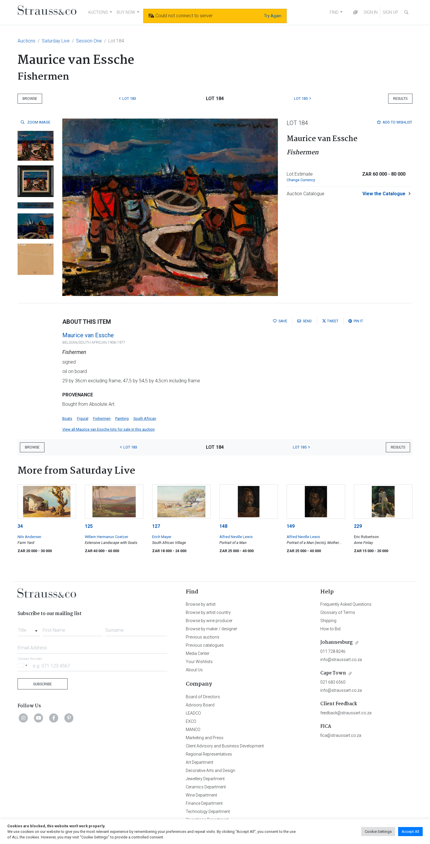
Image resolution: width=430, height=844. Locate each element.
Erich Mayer (161, 537)
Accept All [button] (410, 831)
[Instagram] (23, 718)
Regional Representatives (209, 754)
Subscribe (42, 684)
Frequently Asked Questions (345, 604)
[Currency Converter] (355, 12)
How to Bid (330, 628)
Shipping (328, 620)
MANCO (193, 729)
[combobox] (29, 628)
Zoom (38, 122)
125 (89, 526)
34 (20, 526)
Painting (122, 418)
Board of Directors (203, 696)
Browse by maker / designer (211, 628)
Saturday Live (56, 41)
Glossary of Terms (337, 612)
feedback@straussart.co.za (345, 713)
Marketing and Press (204, 737)
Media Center (197, 653)
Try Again (272, 15)
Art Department (199, 762)
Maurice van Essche (88, 335)
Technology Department (208, 811)
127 (156, 526)
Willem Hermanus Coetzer (106, 537)
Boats (67, 418)
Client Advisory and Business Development (225, 746)
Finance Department (204, 803)
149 (291, 526)
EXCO (191, 721)
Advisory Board (200, 705)
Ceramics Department (206, 787)
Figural (82, 418)
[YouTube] (38, 718)
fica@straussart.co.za (340, 735)
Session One (89, 41)
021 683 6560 (332, 682)
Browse (30, 98)
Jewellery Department (205, 778)
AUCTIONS (98, 12)
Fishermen (102, 418)
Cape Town (333, 673)
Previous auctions (202, 637)
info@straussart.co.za (341, 659)
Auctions (26, 41)
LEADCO (193, 713)
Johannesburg (336, 642)
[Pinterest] (69, 718)
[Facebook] (54, 718)
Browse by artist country (208, 612)
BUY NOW (126, 12)
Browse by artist (201, 604)
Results (400, 98)
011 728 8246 (332, 651)
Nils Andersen (29, 537)
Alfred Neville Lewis (236, 537)
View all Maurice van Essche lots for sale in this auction (108, 429)
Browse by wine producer (209, 620)
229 (358, 526)
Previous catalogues (205, 645)
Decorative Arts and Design (210, 770)
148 (223, 526)
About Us (194, 669)
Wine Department (201, 795)
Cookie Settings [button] (378, 831)
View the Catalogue (383, 193)
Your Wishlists (199, 661)
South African (144, 418)
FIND (334, 12)
